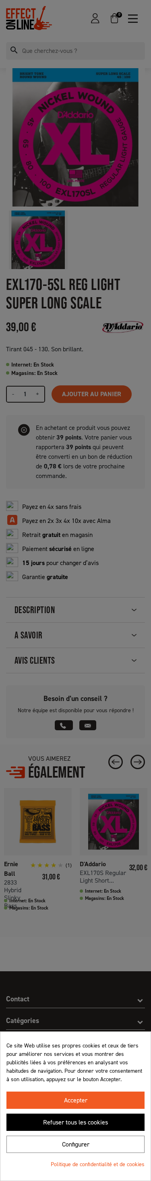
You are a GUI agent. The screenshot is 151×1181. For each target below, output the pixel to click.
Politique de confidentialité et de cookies (98, 1164)
